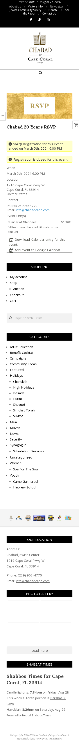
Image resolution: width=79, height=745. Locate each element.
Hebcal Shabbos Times (36, 715)
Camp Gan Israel (25, 481)
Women (16, 463)
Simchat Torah (24, 410)
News (14, 433)
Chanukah (20, 381)
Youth (14, 475)
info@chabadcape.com (33, 210)
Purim (17, 398)
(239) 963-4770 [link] (30, 575)
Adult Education (21, 347)
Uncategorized (21, 457)
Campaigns (18, 358)
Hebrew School (24, 487)
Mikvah (15, 428)
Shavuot (19, 404)
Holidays (16, 375)
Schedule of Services (28, 451)
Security (16, 439)
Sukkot (18, 416)
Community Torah (23, 364)
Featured (17, 369)
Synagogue (18, 445)
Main (13, 422)
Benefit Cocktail (21, 352)
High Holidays (23, 387)
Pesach (18, 393)
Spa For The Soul (25, 469)
